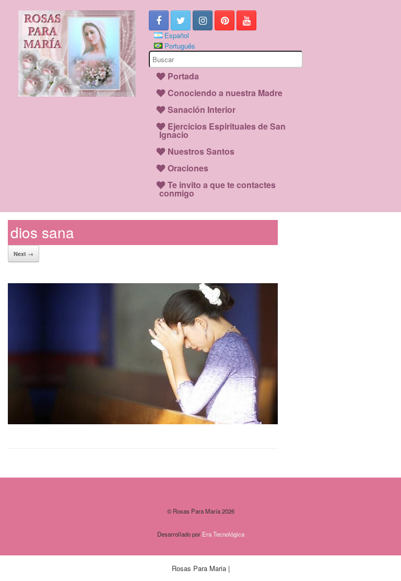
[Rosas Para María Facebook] (159, 20)
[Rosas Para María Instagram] (203, 20)
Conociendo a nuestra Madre (225, 93)
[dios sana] (143, 421)
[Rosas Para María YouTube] (246, 20)
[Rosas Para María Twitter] (181, 20)
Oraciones (188, 168)
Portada (183, 76)
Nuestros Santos (201, 151)
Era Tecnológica (223, 534)
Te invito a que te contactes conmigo (217, 189)
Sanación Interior (201, 109)
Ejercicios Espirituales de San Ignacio (222, 130)
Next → (23, 254)
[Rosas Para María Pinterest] (224, 20)
